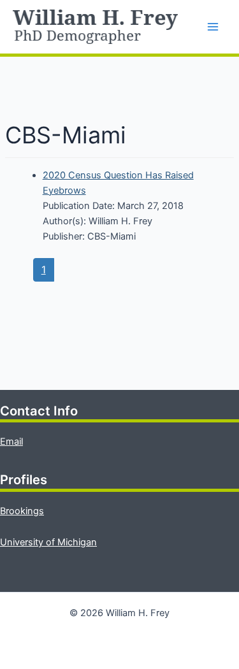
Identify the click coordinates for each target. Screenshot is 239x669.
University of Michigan (48, 542)
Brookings (22, 511)
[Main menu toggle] (212, 26)
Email (11, 441)
